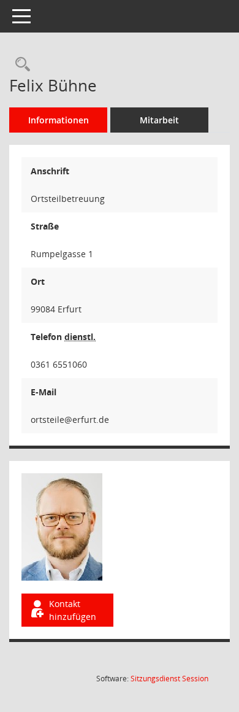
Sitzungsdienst (169, 678)
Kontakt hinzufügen (72, 610)
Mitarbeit (159, 120)
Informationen (58, 120)
